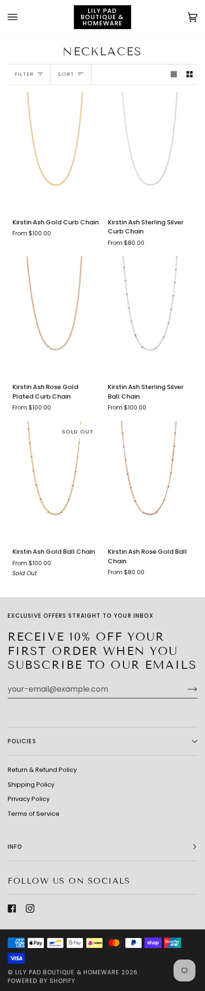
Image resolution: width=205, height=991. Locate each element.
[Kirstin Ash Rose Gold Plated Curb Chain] (55, 315)
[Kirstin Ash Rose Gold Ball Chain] (150, 480)
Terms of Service (34, 813)
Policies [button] (22, 741)
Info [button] (15, 847)
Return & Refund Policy (42, 769)
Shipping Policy (31, 784)
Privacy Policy (29, 798)
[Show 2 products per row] (189, 74)
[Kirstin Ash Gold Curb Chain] (55, 151)
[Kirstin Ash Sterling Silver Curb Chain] (150, 151)
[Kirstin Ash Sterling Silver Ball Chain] (150, 315)
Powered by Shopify (41, 981)
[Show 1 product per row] (174, 74)
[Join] (184, 689)
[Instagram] (30, 908)
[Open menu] (22, 17)
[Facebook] (12, 908)
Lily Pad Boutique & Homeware (67, 972)
